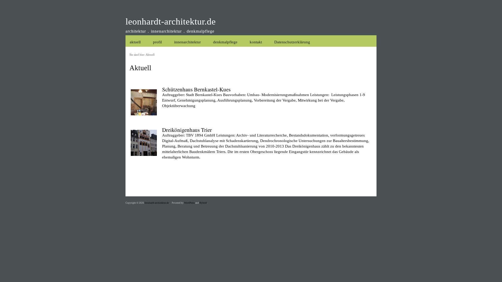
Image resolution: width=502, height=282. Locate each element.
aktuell (135, 42)
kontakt (256, 42)
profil (157, 42)
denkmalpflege (225, 42)
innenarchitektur (187, 42)
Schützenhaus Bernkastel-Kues (196, 89)
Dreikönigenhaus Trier (187, 129)
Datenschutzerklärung (292, 42)
